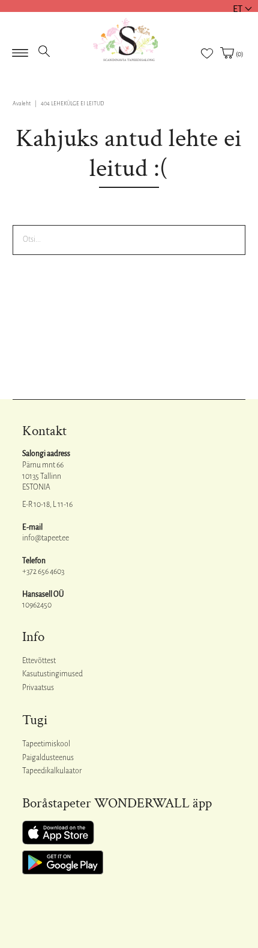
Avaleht (22, 104)
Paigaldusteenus (48, 757)
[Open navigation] (20, 49)
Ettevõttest (39, 661)
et (237, 9)
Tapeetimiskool (46, 744)
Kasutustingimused (52, 674)
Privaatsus (38, 687)
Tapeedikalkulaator (52, 771)
